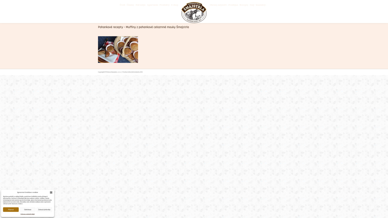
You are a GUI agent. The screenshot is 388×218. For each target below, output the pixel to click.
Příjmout (11, 209)
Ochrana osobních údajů (28, 214)
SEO (141, 72)
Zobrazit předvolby (44, 209)
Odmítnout (27, 209)
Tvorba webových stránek (130, 72)
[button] (51, 192)
